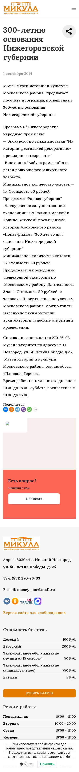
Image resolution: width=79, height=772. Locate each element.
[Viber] (23, 409)
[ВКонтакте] (5, 409)
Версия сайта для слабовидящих (34, 612)
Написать (34, 499)
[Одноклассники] (11, 409)
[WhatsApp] (29, 409)
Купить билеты (39, 693)
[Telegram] (17, 409)
